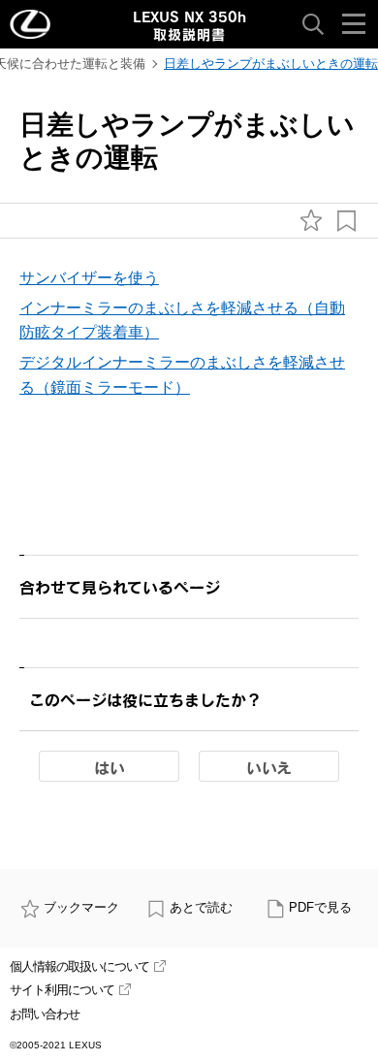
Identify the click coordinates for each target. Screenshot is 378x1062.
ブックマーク (81, 907)
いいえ (269, 767)
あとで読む (201, 907)
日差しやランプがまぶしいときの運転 (271, 63)
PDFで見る (320, 907)
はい (109, 767)
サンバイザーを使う (89, 278)
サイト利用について (62, 989)
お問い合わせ (44, 1014)
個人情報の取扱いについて (79, 966)
